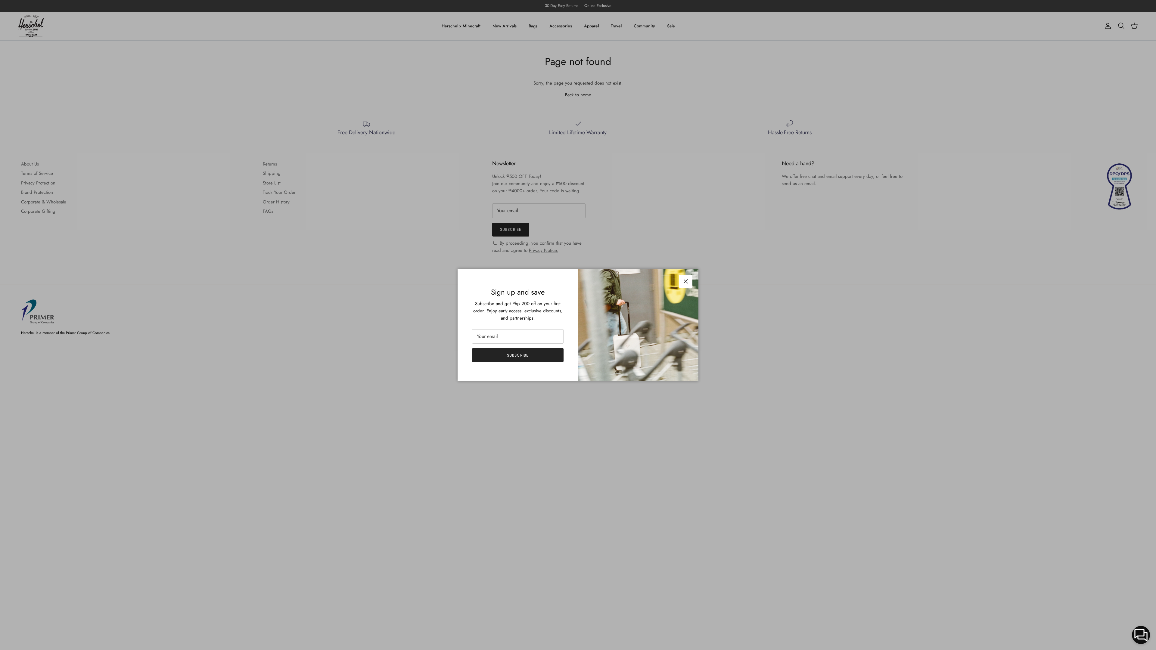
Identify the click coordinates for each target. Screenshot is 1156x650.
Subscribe (517, 355)
